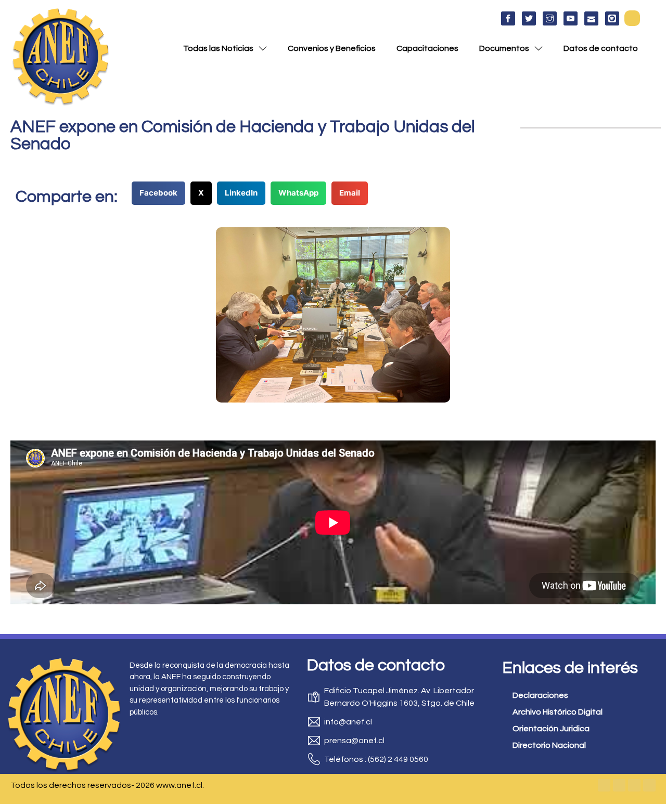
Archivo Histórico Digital (558, 712)
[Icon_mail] (591, 18)
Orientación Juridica (551, 728)
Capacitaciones (427, 48)
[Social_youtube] (570, 18)
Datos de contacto (600, 48)
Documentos (504, 48)
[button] (632, 18)
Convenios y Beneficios (332, 48)
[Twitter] (619, 785)
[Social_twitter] (529, 18)
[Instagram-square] (634, 785)
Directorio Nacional (549, 745)
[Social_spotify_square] (612, 18)
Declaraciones (540, 695)
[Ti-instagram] (550, 18)
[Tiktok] (649, 785)
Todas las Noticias (218, 48)
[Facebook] (604, 785)
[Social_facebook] (508, 18)
